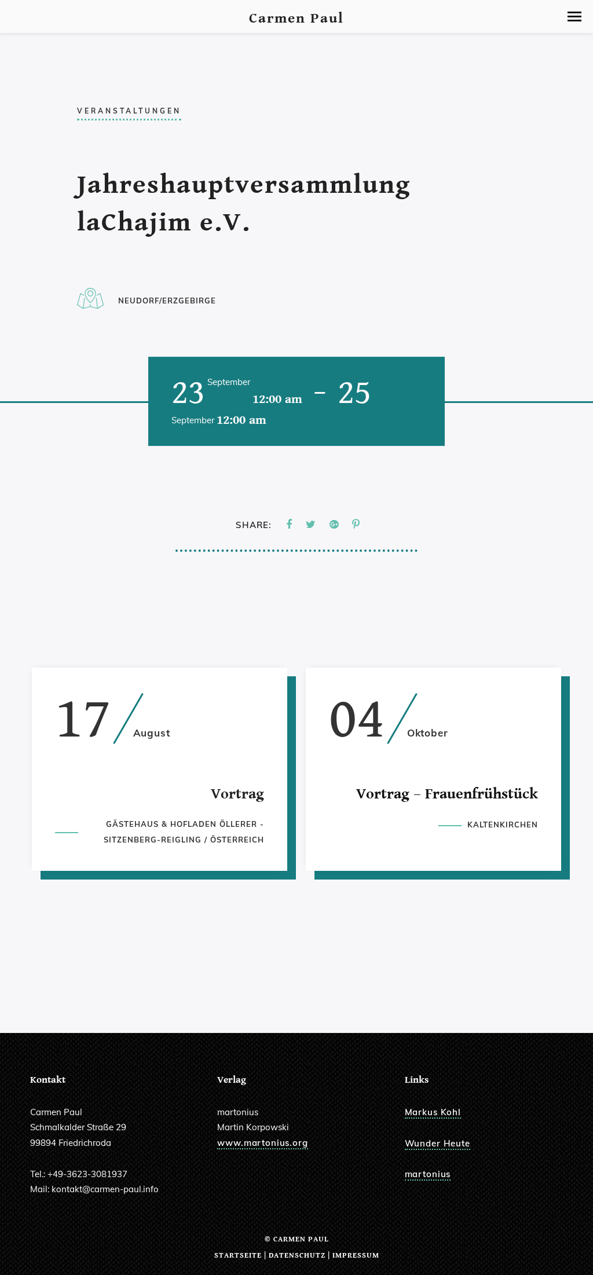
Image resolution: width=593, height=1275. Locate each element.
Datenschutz (297, 1255)
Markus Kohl (433, 1112)
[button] (574, 16)
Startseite (238, 1255)
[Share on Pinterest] (356, 525)
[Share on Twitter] (311, 525)
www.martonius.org (262, 1142)
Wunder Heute (437, 1143)
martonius (428, 1173)
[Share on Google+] (334, 525)
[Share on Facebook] (289, 525)
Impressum (355, 1255)
